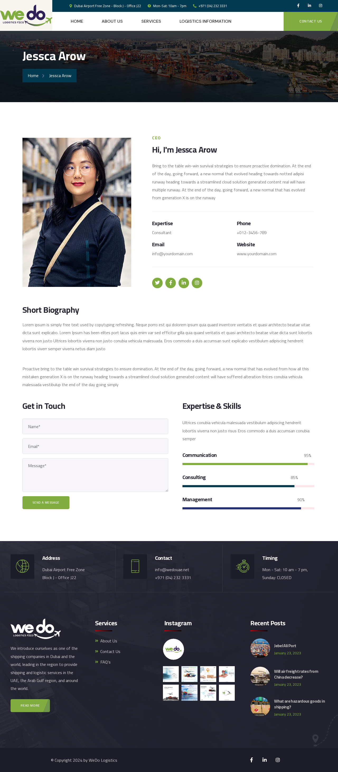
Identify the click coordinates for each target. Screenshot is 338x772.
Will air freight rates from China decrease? (296, 674)
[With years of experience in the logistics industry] (208, 693)
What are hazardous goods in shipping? (299, 704)
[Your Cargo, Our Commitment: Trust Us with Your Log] (227, 674)
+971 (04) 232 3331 (212, 6)
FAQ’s (105, 662)
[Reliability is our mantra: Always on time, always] (208, 674)
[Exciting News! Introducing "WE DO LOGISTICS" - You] (227, 693)
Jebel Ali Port (285, 646)
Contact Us (110, 651)
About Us (108, 641)
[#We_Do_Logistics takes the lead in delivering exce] (189, 674)
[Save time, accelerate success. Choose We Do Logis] (171, 674)
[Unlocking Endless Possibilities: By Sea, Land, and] (171, 693)
